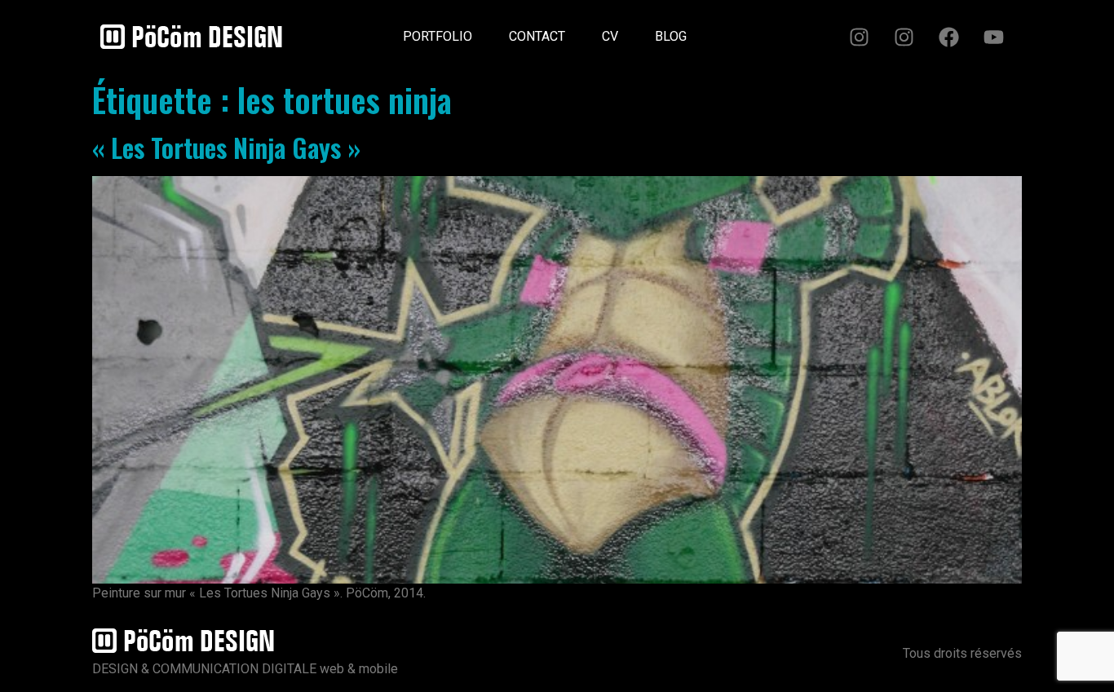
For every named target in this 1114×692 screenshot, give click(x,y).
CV (610, 36)
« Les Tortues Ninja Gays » (226, 147)
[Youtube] (993, 36)
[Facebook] (948, 36)
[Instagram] (858, 36)
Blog (671, 36)
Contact (537, 36)
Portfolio (437, 36)
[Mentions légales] (723, 30)
